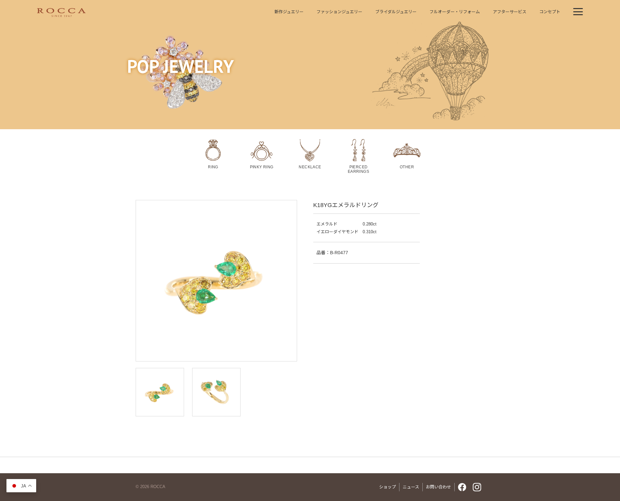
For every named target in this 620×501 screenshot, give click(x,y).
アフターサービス (509, 11)
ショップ (387, 487)
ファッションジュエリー (339, 11)
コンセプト (549, 11)
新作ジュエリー (289, 11)
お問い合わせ (438, 487)
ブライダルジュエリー (396, 11)
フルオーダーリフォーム (454, 11)
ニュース (411, 487)
